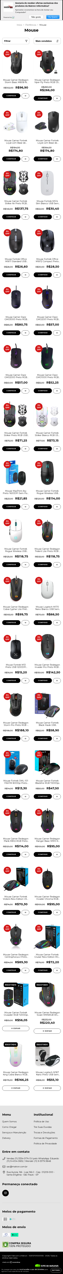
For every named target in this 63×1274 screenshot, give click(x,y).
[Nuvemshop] (11, 1263)
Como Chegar (9, 1127)
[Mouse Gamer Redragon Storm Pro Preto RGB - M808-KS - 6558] (25, 738)
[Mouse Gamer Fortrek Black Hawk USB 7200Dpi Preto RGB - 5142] (57, 738)
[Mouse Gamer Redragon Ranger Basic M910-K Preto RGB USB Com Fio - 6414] (57, 854)
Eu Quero (52, 17)
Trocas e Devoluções (44, 1132)
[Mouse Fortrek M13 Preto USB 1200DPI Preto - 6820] (25, 680)
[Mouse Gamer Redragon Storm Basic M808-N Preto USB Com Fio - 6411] (25, 95)
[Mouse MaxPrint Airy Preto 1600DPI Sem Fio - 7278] (25, 506)
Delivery (6, 1138)
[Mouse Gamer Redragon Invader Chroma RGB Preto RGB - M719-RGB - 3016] (57, 912)
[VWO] (15, 17)
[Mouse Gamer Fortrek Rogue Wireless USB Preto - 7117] (25, 564)
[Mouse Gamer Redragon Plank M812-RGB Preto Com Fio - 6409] (25, 854)
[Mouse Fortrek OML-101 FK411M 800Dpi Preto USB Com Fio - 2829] (25, 796)
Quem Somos (9, 1121)
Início (19, 25)
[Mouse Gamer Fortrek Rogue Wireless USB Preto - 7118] (57, 506)
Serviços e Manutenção (14, 1132)
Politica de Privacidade (45, 1143)
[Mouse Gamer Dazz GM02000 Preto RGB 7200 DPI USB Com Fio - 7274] (25, 390)
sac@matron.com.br (17, 1166)
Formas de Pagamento (46, 1138)
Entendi (56, 1270)
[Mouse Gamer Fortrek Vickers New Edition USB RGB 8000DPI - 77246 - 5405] (25, 912)
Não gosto (36, 17)
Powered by (8, 17)
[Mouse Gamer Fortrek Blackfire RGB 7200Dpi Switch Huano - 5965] (57, 796)
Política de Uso (41, 1121)
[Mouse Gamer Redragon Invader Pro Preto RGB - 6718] (57, 680)
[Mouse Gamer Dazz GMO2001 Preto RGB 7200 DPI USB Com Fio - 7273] (57, 332)
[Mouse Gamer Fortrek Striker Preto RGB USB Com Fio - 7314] (25, 448)
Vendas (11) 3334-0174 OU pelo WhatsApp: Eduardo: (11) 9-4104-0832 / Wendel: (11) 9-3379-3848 (33, 1159)
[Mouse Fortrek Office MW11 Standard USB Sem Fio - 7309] (25, 274)
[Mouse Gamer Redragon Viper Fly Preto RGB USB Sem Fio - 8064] (57, 98)
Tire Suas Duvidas (43, 1127)
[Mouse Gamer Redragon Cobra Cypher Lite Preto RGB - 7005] (25, 622)
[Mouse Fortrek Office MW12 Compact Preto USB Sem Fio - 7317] (57, 274)
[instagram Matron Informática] (5, 1193)
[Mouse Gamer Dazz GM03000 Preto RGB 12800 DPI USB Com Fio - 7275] (25, 332)
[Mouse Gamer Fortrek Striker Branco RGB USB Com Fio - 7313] (57, 448)
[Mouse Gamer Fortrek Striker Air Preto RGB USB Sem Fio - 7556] (25, 217)
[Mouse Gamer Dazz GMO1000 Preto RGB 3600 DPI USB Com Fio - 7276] (57, 390)
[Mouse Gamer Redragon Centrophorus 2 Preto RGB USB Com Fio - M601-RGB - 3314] (25, 970)
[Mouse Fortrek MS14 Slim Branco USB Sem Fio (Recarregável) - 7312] (57, 217)
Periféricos (30, 25)
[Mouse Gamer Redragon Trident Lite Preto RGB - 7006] (57, 564)
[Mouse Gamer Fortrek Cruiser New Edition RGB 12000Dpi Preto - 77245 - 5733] (57, 970)
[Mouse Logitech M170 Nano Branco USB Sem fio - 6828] (57, 622)
